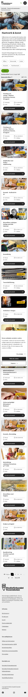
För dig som (5, 616)
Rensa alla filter (6, 77)
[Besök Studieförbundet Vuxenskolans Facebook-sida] (3, 693)
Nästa (16, 577)
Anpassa (13, 363)
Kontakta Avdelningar (8, 674)
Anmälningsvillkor (7, 647)
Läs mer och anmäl (10, 108)
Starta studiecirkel (7, 623)
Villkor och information (8, 641)
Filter (5, 71)
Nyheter (4, 629)
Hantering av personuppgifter (10, 651)
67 (12, 577)
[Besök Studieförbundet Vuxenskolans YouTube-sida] (25, 693)
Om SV (3, 620)
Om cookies (5, 654)
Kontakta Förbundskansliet (9, 665)
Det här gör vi (5, 613)
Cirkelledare (5, 626)
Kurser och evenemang (13, 8)
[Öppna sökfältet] (21, 3)
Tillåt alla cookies (14, 358)
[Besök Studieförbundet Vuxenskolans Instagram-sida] (14, 693)
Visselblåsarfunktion (7, 678)
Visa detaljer (19, 354)
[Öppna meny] (25, 3)
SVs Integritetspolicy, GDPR (9, 644)
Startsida (3, 8)
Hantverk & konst (6, 10)
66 (8, 577)
